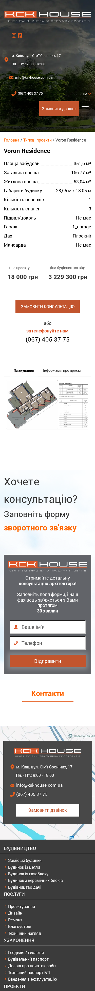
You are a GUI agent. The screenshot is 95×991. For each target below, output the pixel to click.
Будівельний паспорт (28, 959)
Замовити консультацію (47, 306)
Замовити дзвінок (59, 108)
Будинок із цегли (24, 867)
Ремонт (15, 919)
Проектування (21, 906)
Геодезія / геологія (26, 952)
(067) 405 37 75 (30, 93)
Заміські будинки (25, 860)
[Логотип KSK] (47, 20)
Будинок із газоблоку (28, 873)
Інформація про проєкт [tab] (62, 370)
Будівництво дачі (24, 887)
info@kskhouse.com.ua (34, 77)
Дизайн (15, 913)
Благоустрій (19, 926)
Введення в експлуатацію (32, 979)
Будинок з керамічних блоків (35, 880)
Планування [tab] (24, 370)
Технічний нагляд (24, 933)
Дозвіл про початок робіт (32, 965)
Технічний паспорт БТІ (29, 972)
